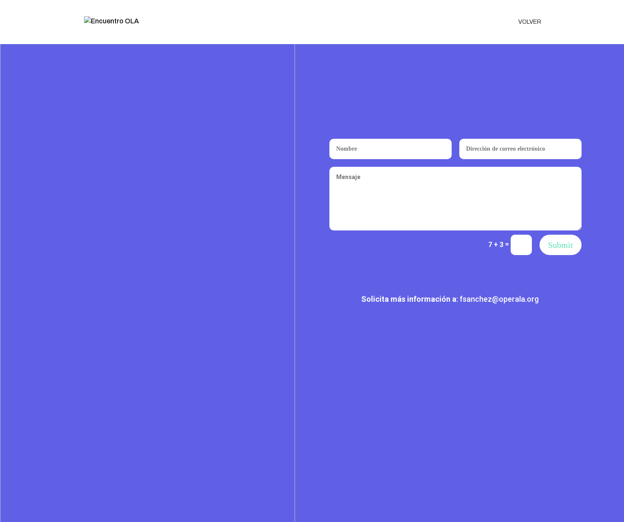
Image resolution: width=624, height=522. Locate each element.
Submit (560, 245)
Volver (529, 22)
